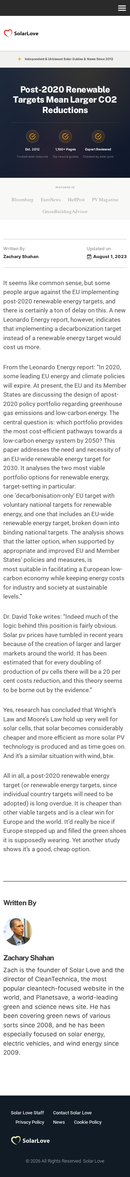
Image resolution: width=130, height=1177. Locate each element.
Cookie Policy (87, 1122)
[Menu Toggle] (122, 8)
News (59, 1122)
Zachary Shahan (28, 957)
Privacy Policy (30, 1122)
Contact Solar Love (72, 1112)
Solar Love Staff (27, 1112)
